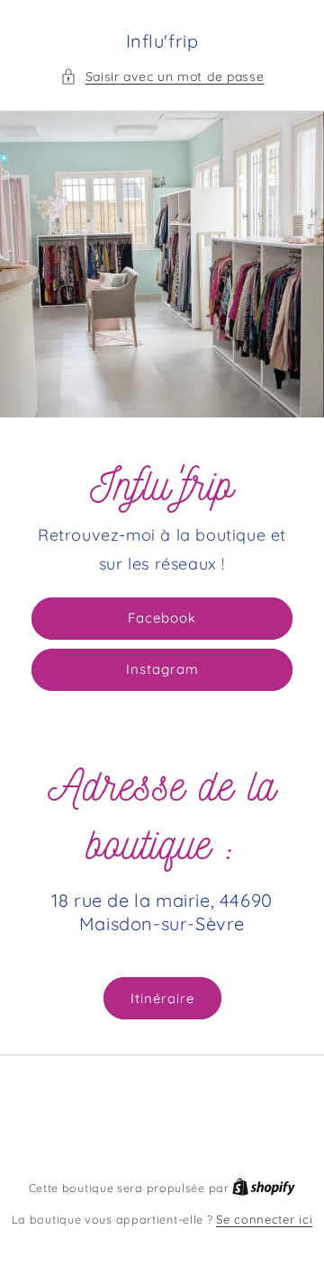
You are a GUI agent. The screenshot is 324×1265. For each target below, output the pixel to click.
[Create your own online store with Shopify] (263, 1187)
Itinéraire (162, 998)
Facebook (162, 617)
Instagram (162, 668)
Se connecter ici (264, 1219)
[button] (162, 77)
